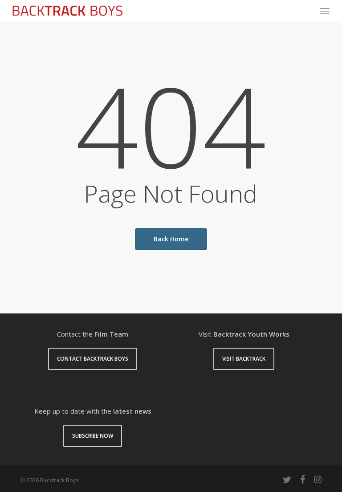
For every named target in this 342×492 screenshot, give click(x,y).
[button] (325, 10)
